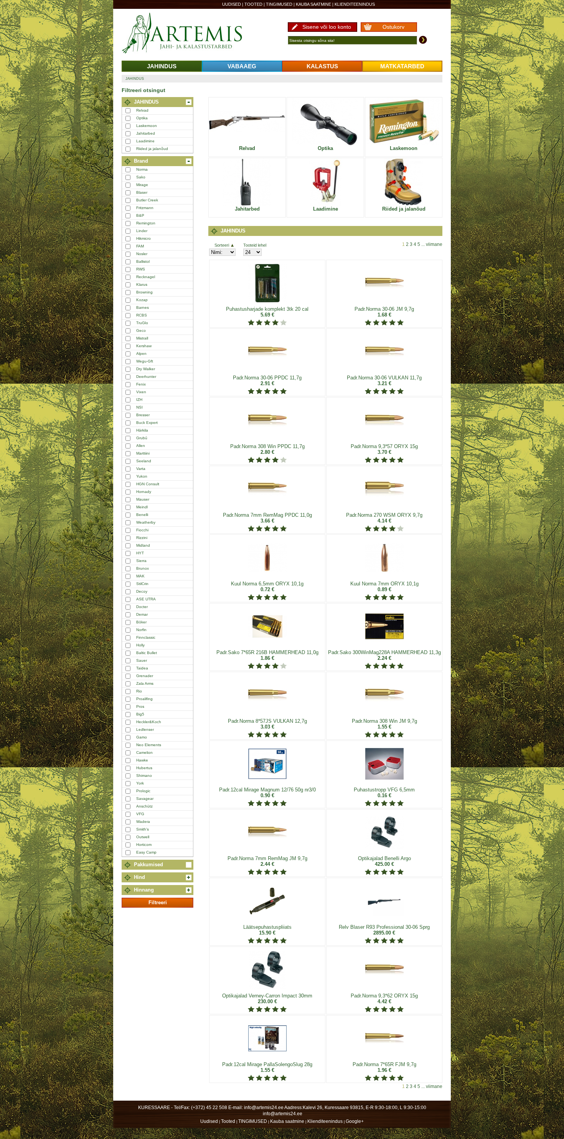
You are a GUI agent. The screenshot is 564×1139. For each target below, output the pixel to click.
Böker (141, 622)
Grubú (141, 438)
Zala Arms (144, 683)
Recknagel (145, 277)
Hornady (143, 492)
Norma (142, 169)
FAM (140, 246)
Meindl (142, 507)
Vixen (141, 392)
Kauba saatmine (313, 4)
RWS (140, 269)
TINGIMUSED (279, 4)
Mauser (142, 499)
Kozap (142, 300)
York (140, 783)
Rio (139, 691)
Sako (140, 177)
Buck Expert (147, 422)
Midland (143, 545)
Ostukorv (393, 27)
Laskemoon (146, 126)
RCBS (141, 315)
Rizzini (141, 538)
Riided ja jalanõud (152, 149)
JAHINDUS (161, 66)
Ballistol (143, 261)
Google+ (355, 1121)
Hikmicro (143, 238)
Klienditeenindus (355, 4)
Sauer (141, 660)
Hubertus (144, 768)
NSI (139, 407)
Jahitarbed (145, 133)
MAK (140, 576)
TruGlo (142, 323)
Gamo (141, 737)
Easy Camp (146, 852)
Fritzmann (144, 208)
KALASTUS (322, 66)
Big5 (140, 714)
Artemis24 (191, 34)
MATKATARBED (402, 66)
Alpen (141, 353)
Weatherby (145, 522)
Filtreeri (157, 902)
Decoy (141, 591)
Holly (140, 645)
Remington (145, 223)
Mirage (142, 185)
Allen (140, 445)
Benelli (142, 515)
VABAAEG (242, 66)
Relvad (142, 110)
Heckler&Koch (148, 722)
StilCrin (142, 584)
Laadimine (145, 141)
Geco (141, 330)
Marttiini (143, 453)
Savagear (144, 798)
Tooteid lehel (254, 245)
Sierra (141, 561)
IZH (139, 399)
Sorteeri (221, 245)
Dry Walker (145, 369)
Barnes (142, 307)
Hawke (142, 760)
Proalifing (144, 699)
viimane (434, 244)
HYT (140, 553)
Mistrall (142, 338)
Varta (140, 468)
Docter (142, 607)
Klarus (141, 284)
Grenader (144, 676)
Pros (140, 706)
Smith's (142, 829)
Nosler (141, 254)
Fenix (141, 384)
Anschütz (144, 806)
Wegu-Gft (144, 361)
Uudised (231, 4)
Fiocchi (142, 530)
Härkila (142, 430)
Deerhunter (146, 376)
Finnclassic (145, 637)
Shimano (144, 775)
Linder (141, 231)
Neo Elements (148, 745)
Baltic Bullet (146, 653)
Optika (142, 118)
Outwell (142, 837)
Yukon (141, 476)
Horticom (144, 844)
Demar (142, 614)
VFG (140, 814)
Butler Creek (147, 200)
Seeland (143, 461)
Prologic (143, 791)
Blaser (141, 192)
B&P (140, 215)
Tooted (253, 4)
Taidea (142, 668)
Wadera (143, 821)
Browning (144, 292)
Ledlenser (145, 729)
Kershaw (144, 346)
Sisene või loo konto (326, 27)
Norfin (141, 630)
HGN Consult (147, 484)
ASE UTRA (146, 599)
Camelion (144, 752)
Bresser (143, 415)
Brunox (142, 568)
